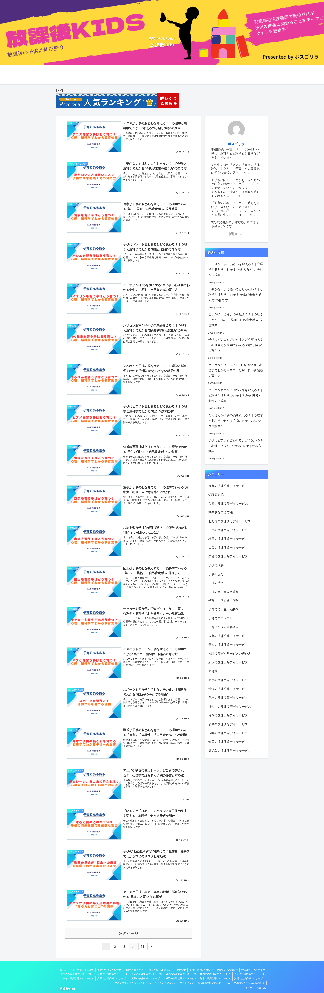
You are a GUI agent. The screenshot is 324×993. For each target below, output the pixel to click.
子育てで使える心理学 (223, 600)
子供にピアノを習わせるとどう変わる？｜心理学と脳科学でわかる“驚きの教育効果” (235, 446)
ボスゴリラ (236, 144)
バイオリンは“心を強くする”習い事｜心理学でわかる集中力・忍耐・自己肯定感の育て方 (235, 370)
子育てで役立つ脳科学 (223, 609)
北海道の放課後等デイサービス (229, 521)
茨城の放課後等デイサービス (228, 724)
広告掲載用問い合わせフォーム (214, 982)
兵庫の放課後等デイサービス (228, 503)
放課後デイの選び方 (227, 969)
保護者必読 (216, 494)
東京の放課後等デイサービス (228, 680)
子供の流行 (216, 574)
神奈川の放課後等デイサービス (229, 706)
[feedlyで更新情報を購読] (236, 234)
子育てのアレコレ (220, 618)
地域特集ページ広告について (249, 982)
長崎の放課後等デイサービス (228, 733)
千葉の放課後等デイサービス (228, 530)
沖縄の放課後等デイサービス (228, 689)
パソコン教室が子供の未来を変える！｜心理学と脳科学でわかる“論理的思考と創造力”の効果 (235, 395)
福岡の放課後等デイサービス (228, 715)
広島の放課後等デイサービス (228, 636)
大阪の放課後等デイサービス (228, 547)
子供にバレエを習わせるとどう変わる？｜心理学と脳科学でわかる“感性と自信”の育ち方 (235, 345)
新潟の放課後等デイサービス (228, 662)
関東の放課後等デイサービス (76, 974)
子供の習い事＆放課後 (223, 592)
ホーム (62, 969)
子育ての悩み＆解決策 (223, 627)
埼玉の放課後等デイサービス (228, 538)
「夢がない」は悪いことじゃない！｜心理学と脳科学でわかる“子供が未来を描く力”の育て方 (235, 294)
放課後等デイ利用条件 (253, 969)
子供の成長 (216, 565)
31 (142, 946)
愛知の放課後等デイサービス (228, 644)
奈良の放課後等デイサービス (228, 556)
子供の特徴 (216, 583)
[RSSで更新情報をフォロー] (241, 234)
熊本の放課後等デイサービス (228, 697)
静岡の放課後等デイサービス (228, 741)
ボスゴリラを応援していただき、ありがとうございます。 (145, 982)
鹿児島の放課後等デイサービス (229, 750)
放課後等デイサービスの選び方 (229, 653)
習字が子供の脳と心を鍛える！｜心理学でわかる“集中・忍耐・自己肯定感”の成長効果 (235, 320)
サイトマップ (187, 982)
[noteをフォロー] (232, 234)
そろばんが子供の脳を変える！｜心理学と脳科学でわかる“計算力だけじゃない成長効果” (235, 420)
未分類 (213, 671)
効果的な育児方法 (220, 512)
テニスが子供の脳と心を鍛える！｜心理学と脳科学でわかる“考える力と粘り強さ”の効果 (235, 269)
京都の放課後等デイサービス (228, 486)
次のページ (128, 933)
